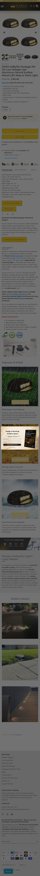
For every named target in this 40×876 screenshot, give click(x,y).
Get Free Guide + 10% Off (12, 444)
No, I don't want (12, 447)
